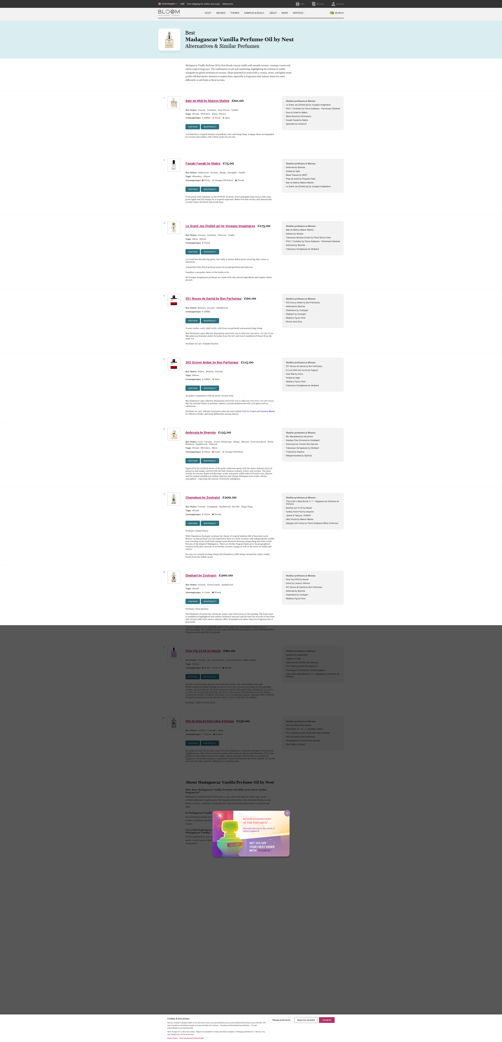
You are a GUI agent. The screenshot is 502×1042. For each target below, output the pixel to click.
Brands (221, 13)
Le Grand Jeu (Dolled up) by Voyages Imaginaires (308, 105)
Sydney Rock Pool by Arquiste (300, 511)
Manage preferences (281, 1020)
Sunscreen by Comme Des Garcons (302, 444)
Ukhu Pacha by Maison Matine (299, 519)
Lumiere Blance (267, 411)
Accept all (327, 1020)
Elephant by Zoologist (296, 314)
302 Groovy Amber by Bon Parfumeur (303, 302)
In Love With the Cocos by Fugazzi (302, 370)
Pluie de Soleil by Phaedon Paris (300, 179)
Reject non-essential (306, 1020)
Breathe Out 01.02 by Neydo (299, 508)
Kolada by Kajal (293, 171)
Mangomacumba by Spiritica (299, 455)
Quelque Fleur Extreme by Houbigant (303, 440)
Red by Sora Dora (294, 321)
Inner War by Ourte (294, 374)
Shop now (192, 127)
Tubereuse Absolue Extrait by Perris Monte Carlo (308, 237)
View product (209, 127)
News (285, 13)
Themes (234, 13)
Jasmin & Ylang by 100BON (298, 515)
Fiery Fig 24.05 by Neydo (297, 579)
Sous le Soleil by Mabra (296, 112)
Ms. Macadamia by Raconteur (299, 436)
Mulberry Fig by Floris (296, 318)
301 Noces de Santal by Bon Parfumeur (214, 298)
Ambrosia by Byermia (295, 167)
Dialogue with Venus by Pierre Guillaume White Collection (312, 523)
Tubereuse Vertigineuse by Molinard (302, 249)
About (273, 13)
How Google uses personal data (191, 1038)
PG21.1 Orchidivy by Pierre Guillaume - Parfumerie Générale (313, 108)
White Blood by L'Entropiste (298, 116)
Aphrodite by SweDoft (296, 124)
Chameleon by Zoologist (297, 310)
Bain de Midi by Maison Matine (207, 101)
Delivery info (228, 4)
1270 (244, 411)
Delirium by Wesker (294, 234)
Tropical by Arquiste (295, 452)
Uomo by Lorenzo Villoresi (298, 583)
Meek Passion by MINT (296, 175)
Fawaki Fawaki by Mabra (297, 120)
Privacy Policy (172, 1038)
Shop (208, 13)
